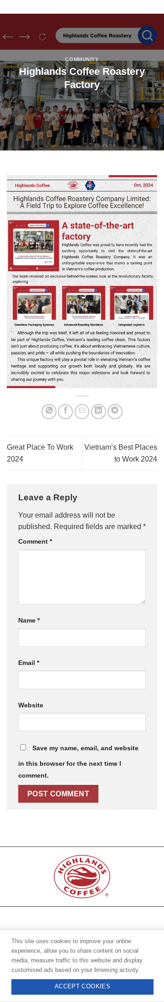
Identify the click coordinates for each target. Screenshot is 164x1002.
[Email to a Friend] (82, 411)
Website (30, 705)
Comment (35, 541)
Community (81, 59)
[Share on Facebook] (65, 411)
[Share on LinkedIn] (98, 411)
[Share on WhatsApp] (48, 411)
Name (29, 620)
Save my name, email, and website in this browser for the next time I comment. (78, 761)
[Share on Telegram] (115, 411)
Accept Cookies (82, 986)
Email (28, 662)
